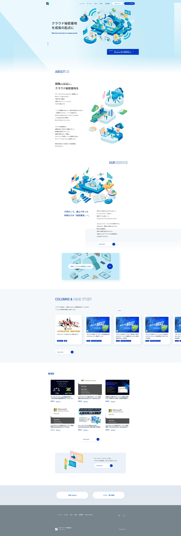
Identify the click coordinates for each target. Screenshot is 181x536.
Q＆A (95, 3)
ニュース (82, 3)
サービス (89, 3)
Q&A (71, 514)
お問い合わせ (117, 3)
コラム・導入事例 (129, 3)
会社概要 (107, 3)
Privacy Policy (89, 514)
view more (102, 244)
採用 (101, 3)
